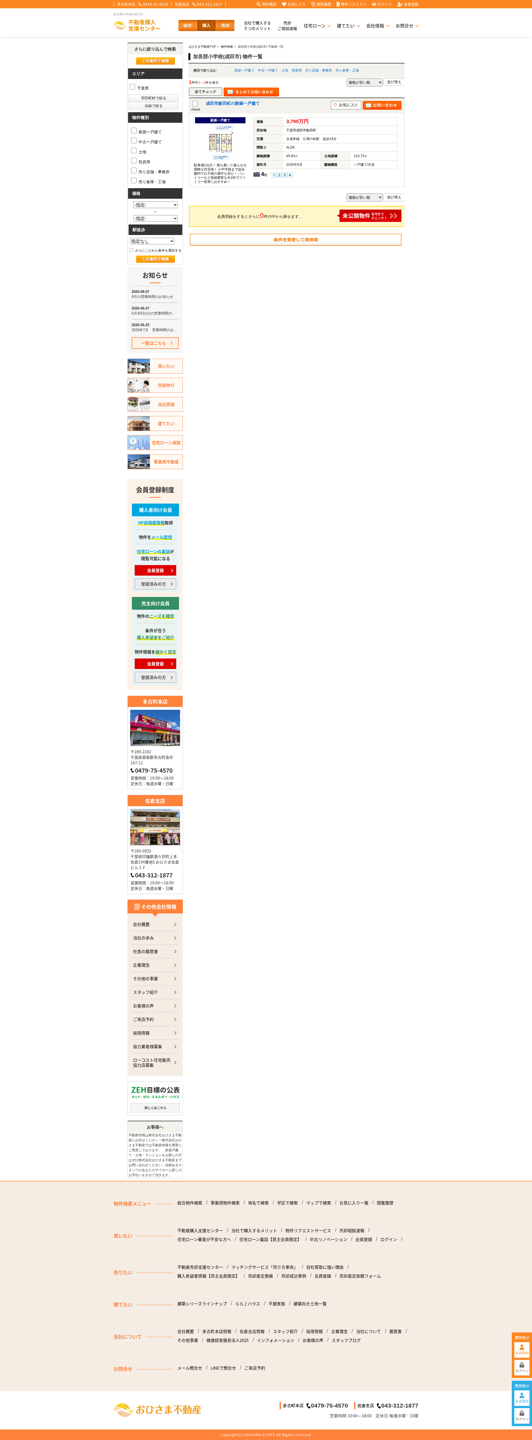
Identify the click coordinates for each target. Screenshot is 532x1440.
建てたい (346, 25)
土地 (285, 70)
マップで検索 (318, 1202)
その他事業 (187, 1340)
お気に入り (297, 4)
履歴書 (395, 1331)
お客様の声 (143, 1005)
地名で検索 (258, 1202)
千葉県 (142, 88)
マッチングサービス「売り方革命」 (264, 1267)
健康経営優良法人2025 (227, 1340)
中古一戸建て (268, 70)
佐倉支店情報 (252, 1331)
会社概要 (141, 924)
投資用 (297, 70)
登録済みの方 (153, 584)
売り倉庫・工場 (347, 70)
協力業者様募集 (147, 1046)
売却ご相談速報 (287, 25)
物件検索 (269, 4)
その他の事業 (145, 978)
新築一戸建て (244, 70)
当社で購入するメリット (254, 1230)
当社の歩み (143, 938)
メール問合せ (189, 1367)
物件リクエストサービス (308, 1230)
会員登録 (411, 4)
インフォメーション (275, 1340)
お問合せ (404, 25)
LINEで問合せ (223, 1367)
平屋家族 (276, 1303)
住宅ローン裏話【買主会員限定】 (270, 1239)
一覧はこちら (153, 343)
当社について (368, 1331)
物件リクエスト (353, 4)
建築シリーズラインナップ (202, 1303)
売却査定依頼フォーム (360, 1275)
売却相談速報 (351, 1230)
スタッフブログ (346, 1340)
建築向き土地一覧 (310, 1303)
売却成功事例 (293, 1275)
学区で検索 (287, 1202)
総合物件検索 (189, 1202)
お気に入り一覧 (354, 1202)
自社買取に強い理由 (325, 1267)
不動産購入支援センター (200, 1230)
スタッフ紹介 (145, 992)
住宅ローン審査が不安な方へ (204, 1239)
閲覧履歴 (324, 4)
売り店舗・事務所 (318, 70)
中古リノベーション (328, 1239)
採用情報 (141, 1033)
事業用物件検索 (225, 1202)
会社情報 (375, 25)
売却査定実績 (260, 1275)
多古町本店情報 (216, 1331)
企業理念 (141, 965)
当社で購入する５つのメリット (257, 25)
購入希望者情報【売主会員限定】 (208, 1275)
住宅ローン (315, 25)
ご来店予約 (143, 1019)
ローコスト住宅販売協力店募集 (151, 1062)
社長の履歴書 (145, 951)
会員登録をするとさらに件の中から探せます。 (260, 215)
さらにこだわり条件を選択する (157, 250)
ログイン (384, 4)
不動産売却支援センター (200, 1267)
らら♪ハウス (247, 1303)
